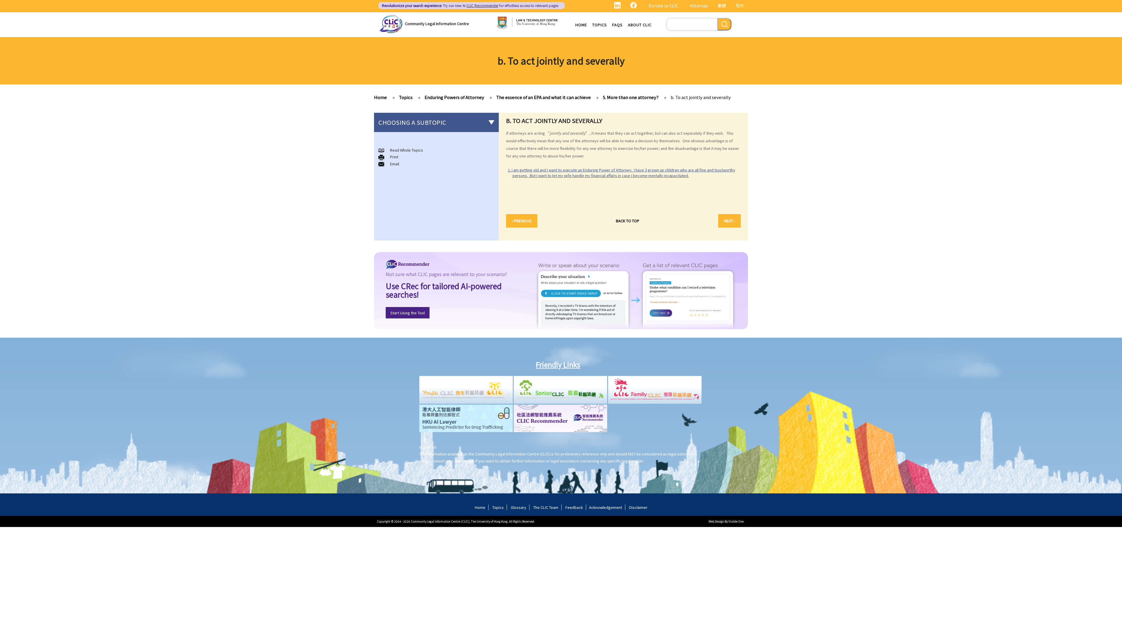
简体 (739, 5)
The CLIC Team (545, 507)
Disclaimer (638, 507)
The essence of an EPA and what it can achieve (543, 97)
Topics (599, 24)
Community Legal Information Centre (437, 23)
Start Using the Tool (407, 313)
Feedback (574, 507)
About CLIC (640, 24)
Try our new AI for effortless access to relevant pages (470, 5)
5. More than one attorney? (631, 97)
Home (581, 24)
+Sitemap (698, 5)
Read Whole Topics (406, 150)
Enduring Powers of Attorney (454, 97)
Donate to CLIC (663, 5)
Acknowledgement (605, 507)
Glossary (518, 507)
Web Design (716, 521)
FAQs (617, 24)
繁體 (722, 5)
